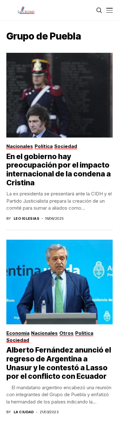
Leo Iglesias (26, 219)
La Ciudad (24, 412)
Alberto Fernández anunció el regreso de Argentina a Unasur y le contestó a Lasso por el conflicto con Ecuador (58, 363)
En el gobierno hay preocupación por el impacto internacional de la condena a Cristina (58, 169)
